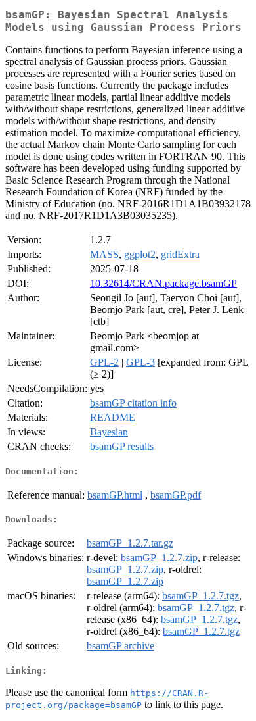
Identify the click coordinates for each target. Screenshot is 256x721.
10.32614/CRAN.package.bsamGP (163, 283)
